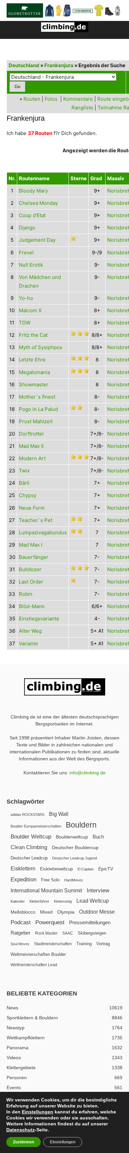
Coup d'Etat (32, 215)
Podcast (21, 922)
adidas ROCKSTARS (27, 815)
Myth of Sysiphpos (40, 347)
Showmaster (33, 384)
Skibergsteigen (92, 933)
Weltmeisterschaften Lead (34, 964)
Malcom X (30, 310)
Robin (25, 594)
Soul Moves (20, 944)
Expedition (23, 879)
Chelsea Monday (38, 203)
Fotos (51, 99)
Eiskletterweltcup (56, 868)
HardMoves (73, 880)
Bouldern (81, 825)
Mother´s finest (37, 397)
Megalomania (34, 372)
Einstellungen (37, 1111)
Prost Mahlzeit (36, 421)
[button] (11, 30)
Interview (98, 890)
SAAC (67, 933)
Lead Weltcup (92, 901)
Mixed (46, 912)
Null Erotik (31, 265)
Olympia (65, 912)
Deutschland (24, 65)
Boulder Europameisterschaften (36, 826)
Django (27, 227)
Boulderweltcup (72, 836)
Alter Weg (30, 631)
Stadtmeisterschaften (53, 944)
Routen (31, 99)
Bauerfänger (33, 557)
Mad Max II (31, 446)
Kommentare (78, 99)
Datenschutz (20, 1129)
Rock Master (46, 933)
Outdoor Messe (97, 912)
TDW (24, 323)
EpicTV (105, 868)
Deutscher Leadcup (29, 857)
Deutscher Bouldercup (75, 847)
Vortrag (103, 943)
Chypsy (27, 495)
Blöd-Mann (32, 606)
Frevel (26, 252)
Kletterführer (39, 901)
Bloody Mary (33, 191)
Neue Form (32, 508)
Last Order (31, 581)
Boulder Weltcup (31, 836)
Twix (24, 470)
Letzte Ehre (32, 359)
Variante (28, 643)
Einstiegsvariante (39, 618)
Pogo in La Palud (38, 409)
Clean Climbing (29, 847)
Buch (98, 836)
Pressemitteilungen (89, 922)
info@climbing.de (87, 772)
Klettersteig (63, 901)
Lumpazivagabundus (43, 532)
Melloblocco (23, 912)
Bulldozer (30, 569)
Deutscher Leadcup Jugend (74, 858)
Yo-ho (26, 298)
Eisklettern (23, 868)
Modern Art (32, 458)
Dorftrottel (31, 434)
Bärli (24, 483)
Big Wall (58, 814)
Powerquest (49, 922)
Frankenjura (58, 65)
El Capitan (85, 869)
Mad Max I (30, 545)
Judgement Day (37, 240)
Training (84, 943)
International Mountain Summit (46, 890)
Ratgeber (20, 933)
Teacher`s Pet (35, 520)
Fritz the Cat (33, 335)
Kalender (18, 901)
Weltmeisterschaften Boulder (38, 954)
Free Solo (50, 879)
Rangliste (82, 107)
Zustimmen (23, 1142)
